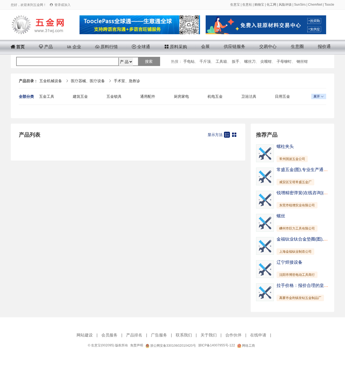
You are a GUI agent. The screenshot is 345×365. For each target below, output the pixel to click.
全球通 (141, 46)
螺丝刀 (250, 61)
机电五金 (215, 96)
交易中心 (268, 46)
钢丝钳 (302, 61)
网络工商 (248, 345)
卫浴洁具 (248, 96)
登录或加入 (62, 5)
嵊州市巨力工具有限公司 (297, 228)
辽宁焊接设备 (289, 262)
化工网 (271, 4)
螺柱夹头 (285, 146)
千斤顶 (205, 61)
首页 (18, 46)
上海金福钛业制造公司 (295, 251)
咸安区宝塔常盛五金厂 (295, 182)
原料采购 (175, 46)
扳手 (235, 61)
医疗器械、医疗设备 (88, 81)
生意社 (247, 4)
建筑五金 (80, 96)
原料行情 (106, 46)
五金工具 (46, 96)
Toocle (329, 4)
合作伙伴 (233, 335)
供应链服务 (234, 46)
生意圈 (297, 46)
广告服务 (159, 335)
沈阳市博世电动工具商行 (297, 275)
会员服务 (109, 335)
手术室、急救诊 (127, 81)
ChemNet (315, 4)
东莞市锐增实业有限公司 (297, 205)
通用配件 (147, 96)
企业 (74, 46)
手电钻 (189, 61)
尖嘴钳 (266, 61)
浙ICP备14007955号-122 (216, 345)
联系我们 (184, 335)
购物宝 (259, 4)
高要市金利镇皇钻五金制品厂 (300, 298)
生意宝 (235, 4)
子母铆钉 (284, 61)
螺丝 (281, 216)
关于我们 (209, 335)
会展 (205, 46)
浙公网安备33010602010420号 (172, 345)
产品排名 (134, 335)
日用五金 (282, 96)
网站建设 (85, 335)
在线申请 (258, 335)
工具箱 (221, 61)
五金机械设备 (50, 81)
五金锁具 (114, 96)
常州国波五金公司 (292, 159)
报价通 (324, 46)
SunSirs (300, 4)
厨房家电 (181, 96)
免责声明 (136, 345)
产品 (46, 46)
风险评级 (285, 4)
